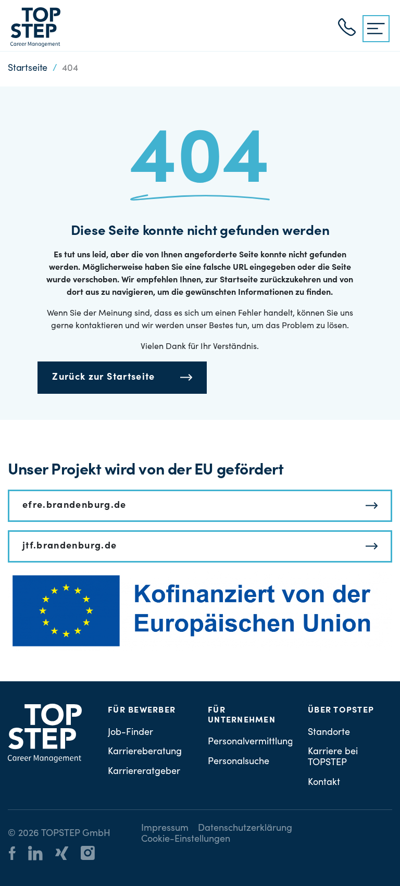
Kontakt (324, 783)
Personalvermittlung (250, 742)
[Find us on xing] (67, 855)
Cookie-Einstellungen (185, 839)
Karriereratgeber (144, 772)
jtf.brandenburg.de (69, 546)
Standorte (329, 733)
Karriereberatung (145, 752)
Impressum (165, 828)
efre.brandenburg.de (74, 505)
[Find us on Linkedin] (40, 855)
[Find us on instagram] (93, 855)
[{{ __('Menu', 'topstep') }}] (376, 28)
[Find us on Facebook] (17, 855)
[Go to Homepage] (35, 27)
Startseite (27, 68)
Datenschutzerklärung (245, 828)
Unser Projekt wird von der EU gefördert (145, 471)
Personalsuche (238, 762)
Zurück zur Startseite (103, 377)
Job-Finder (130, 733)
